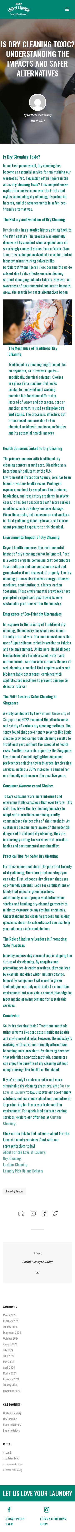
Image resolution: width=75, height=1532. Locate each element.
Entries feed (12, 1458)
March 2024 (9, 1373)
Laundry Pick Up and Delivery (23, 1171)
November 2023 (11, 1391)
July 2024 (8, 1350)
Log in (9, 1452)
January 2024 (10, 1385)
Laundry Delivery (12, 1424)
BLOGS (44, 1524)
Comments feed (14, 1464)
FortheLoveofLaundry (39, 115)
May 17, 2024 (38, 120)
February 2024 (11, 1379)
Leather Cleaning (15, 1164)
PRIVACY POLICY (15, 1518)
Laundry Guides (14, 1191)
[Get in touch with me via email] (37, 1272)
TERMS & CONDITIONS (53, 1518)
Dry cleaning (11, 230)
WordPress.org (14, 1470)
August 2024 (10, 1344)
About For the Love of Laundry (24, 1152)
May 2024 (8, 1361)
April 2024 (9, 1367)
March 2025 (9, 1315)
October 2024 (11, 1338)
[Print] (20, 1212)
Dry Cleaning (12, 1158)
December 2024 (12, 1332)
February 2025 (11, 1321)
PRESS (9, 1524)
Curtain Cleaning (12, 1413)
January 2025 (10, 1327)
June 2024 (8, 1356)
